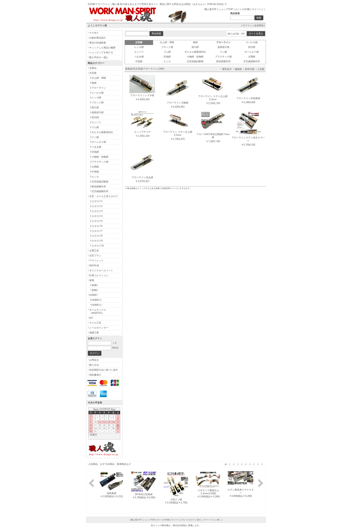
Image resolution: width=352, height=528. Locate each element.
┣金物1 (93, 285)
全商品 (92, 68)
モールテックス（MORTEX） (97, 311)
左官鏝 (92, 73)
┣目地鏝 (94, 151)
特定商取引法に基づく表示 (103, 370)
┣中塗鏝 (94, 171)
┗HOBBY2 (95, 305)
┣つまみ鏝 (95, 147)
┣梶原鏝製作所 (97, 186)
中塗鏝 (138, 61)
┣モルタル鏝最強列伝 (101, 132)
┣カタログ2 (95, 206)
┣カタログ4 (95, 216)
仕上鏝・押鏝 (167, 42)
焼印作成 (94, 265)
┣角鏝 (92, 82)
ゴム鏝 (167, 51)
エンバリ (139, 51)
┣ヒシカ (94, 176)
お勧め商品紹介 (97, 37)
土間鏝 (251, 56)
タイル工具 (95, 322)
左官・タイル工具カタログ (103, 196)
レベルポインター (98, 327)
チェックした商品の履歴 (102, 47)
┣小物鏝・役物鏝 (98, 156)
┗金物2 (93, 290)
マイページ (258, 9)
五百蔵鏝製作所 (251, 61)
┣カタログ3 (95, 211)
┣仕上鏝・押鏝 (97, 78)
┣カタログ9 (95, 240)
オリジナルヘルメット (101, 270)
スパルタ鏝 (252, 42)
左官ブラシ (95, 255)
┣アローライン (97, 87)
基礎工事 (94, 332)
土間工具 (94, 250)
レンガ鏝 (139, 47)
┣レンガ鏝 (95, 97)
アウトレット (96, 260)
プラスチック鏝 (223, 56)
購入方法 (94, 365)
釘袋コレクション (98, 275)
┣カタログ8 (95, 235)
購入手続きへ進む (98, 57)
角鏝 (195, 42)
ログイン (247, 25)
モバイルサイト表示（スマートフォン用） (202, 520)
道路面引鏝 (223, 47)
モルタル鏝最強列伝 (195, 51)
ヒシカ (167, 61)
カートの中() (242, 9)
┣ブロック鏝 (96, 102)
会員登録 (259, 25)
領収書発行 (95, 374)
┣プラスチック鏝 (98, 161)
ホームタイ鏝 (251, 51)
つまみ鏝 (139, 56)
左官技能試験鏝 (195, 61)
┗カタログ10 (96, 245)
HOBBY (93, 295)
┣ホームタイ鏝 (97, 142)
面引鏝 (195, 47)
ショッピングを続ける (101, 52)
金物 (91, 280)
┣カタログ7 (95, 231)
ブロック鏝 (167, 47)
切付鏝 (251, 47)
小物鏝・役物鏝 (195, 56)
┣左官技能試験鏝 (98, 181)
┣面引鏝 (94, 107)
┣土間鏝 (94, 166)
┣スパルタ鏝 (96, 92)
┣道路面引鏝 (96, 112)
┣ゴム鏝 (94, 127)
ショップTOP (226, 9)
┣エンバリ (95, 122)
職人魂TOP (210, 9)
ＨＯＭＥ (94, 32)
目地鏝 (167, 56)
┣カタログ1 (95, 201)
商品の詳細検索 (97, 42)
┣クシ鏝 (94, 137)
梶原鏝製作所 (223, 61)
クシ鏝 (223, 51)
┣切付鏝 (94, 117)
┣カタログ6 (95, 226)
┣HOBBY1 (95, 300)
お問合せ (94, 360)
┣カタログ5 (95, 221)
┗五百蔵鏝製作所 (98, 191)
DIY (91, 318)
